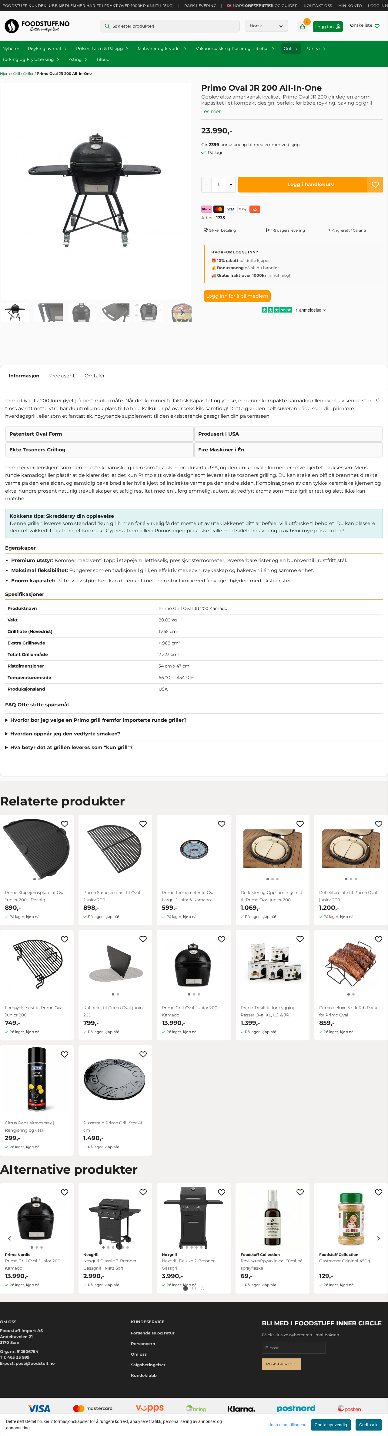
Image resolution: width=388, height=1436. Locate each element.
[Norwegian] (266, 26)
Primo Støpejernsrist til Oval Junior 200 (111, 896)
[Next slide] (182, 312)
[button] (375, 184)
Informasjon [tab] (24, 376)
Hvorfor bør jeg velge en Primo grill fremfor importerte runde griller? (98, 720)
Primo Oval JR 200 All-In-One (64, 73)
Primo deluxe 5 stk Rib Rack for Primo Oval (348, 1011)
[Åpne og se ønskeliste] (365, 26)
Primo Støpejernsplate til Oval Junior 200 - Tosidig (35, 896)
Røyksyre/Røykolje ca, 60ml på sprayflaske (272, 1264)
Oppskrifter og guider (271, 5)
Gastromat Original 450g (344, 1260)
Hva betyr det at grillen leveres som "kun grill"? (71, 747)
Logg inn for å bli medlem (237, 296)
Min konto (350, 5)
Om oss (139, 1354)
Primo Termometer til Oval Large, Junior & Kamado (189, 896)
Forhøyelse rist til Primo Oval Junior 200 (34, 1011)
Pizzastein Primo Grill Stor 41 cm (112, 1126)
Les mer (211, 111)
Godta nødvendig (331, 1424)
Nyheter (10, 48)
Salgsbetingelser (148, 1364)
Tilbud (102, 59)
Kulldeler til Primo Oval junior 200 (113, 1011)
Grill (17, 73)
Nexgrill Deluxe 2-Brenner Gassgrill (188, 1264)
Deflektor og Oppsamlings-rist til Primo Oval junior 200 (271, 896)
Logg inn (378, 5)
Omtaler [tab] (95, 376)
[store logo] (37, 25)
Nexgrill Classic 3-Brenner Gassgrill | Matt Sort (109, 1264)
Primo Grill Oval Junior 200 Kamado (189, 1011)
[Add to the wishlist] (64, 824)
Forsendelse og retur (153, 1333)
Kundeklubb (144, 1375)
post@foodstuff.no (35, 1363)
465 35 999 (18, 1357)
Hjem (5, 73)
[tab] (185, 1288)
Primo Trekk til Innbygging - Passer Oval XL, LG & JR (269, 1011)
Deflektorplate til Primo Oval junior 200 (348, 896)
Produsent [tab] (62, 376)
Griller (29, 73)
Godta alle (368, 1424)
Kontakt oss (318, 5)
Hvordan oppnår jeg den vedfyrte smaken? (65, 734)
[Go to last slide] (10, 312)
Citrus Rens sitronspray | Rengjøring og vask (29, 1126)
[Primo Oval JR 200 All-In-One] (96, 191)
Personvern (143, 1343)
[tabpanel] (37, 1238)
